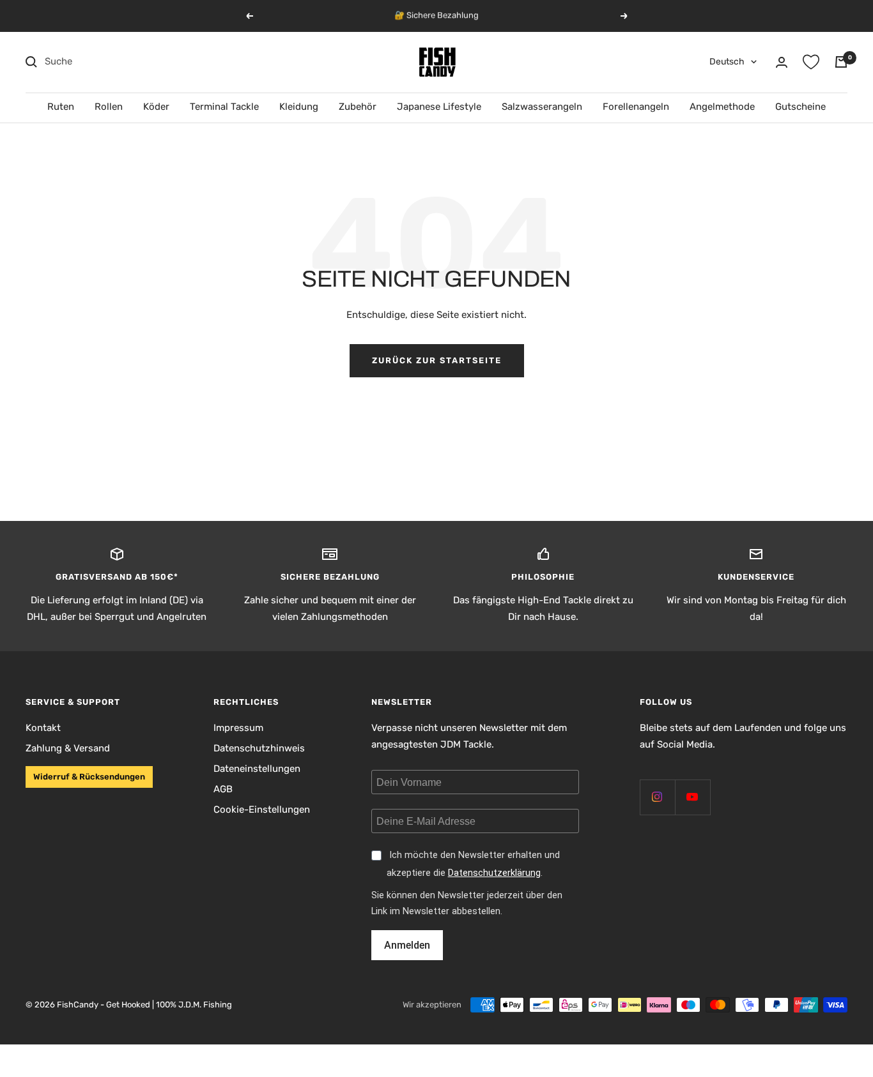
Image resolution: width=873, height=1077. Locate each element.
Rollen (109, 106)
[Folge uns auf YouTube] (692, 797)
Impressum (238, 728)
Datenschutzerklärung (494, 873)
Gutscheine (800, 106)
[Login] (781, 62)
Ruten (60, 106)
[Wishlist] (811, 62)
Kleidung (298, 106)
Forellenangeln (636, 106)
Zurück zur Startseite (437, 360)
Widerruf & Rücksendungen (89, 776)
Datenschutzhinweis (259, 748)
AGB (223, 789)
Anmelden (407, 945)
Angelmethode (722, 106)
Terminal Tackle (224, 106)
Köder (156, 106)
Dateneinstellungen (256, 768)
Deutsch (727, 61)
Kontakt (43, 728)
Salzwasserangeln (542, 106)
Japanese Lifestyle (439, 106)
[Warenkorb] (841, 62)
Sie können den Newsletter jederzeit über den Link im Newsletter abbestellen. (466, 903)
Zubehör (357, 106)
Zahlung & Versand (68, 748)
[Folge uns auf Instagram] (657, 797)
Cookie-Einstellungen (261, 809)
